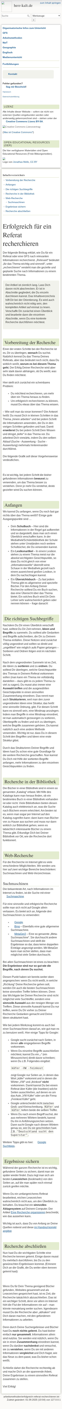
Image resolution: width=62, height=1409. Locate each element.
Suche (28, 16)
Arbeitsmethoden (12, 37)
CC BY (33, 162)
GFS (5, 33)
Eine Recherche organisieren (28, 1212)
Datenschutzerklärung (11, 97)
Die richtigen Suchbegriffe (19, 189)
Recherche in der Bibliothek (20, 193)
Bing (17, 926)
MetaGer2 (20, 934)
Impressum (7, 92)
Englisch (8, 52)
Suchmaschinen (16, 202)
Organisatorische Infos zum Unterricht (24, 28)
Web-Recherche (14, 198)
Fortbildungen (11, 64)
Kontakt (12, 74)
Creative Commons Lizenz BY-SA (24, 121)
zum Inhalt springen (50, 2)
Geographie (9, 47)
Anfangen (11, 184)
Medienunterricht (12, 57)
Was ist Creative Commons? (18, 132)
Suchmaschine (15, 896)
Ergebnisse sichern (16, 206)
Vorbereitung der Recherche (20, 180)
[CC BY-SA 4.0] (21, 126)
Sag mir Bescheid (16, 86)
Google (18, 922)
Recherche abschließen (18, 211)
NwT (5, 42)
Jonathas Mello (21, 162)
